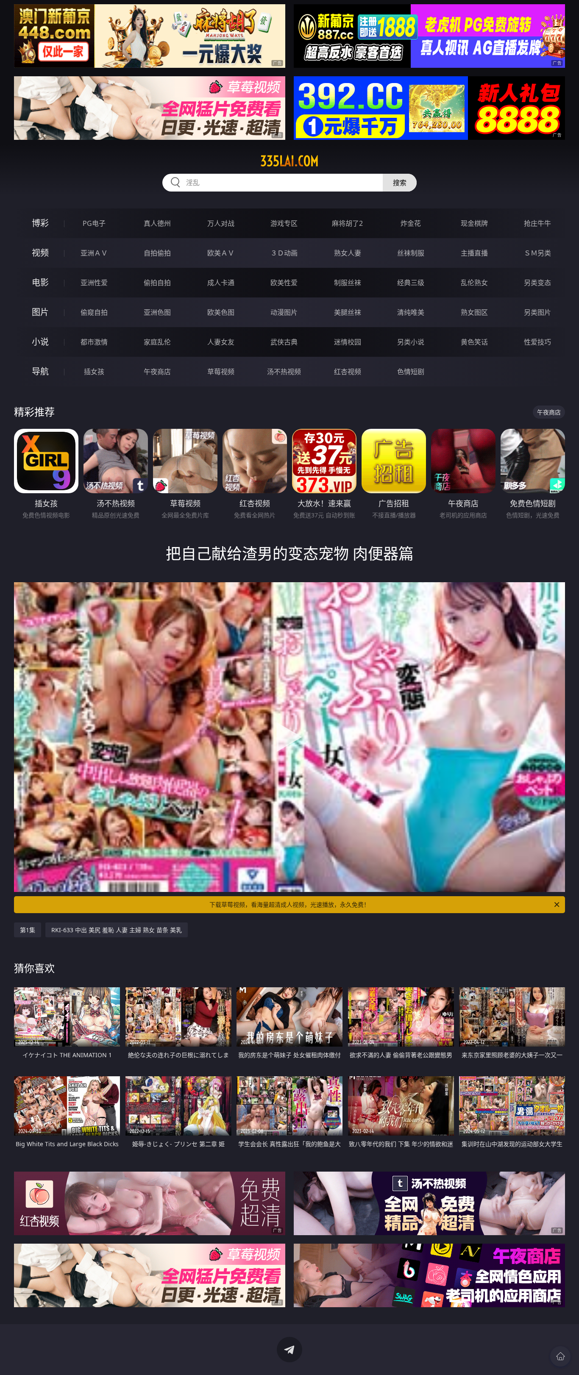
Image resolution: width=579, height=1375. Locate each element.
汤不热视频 (284, 371)
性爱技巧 (537, 342)
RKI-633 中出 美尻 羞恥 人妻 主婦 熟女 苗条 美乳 (116, 930)
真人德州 (157, 223)
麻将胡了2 (347, 223)
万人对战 (220, 223)
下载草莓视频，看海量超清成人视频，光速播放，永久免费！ (289, 904)
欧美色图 (220, 312)
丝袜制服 (410, 253)
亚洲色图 (157, 312)
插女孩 (94, 371)
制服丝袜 (347, 282)
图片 (40, 312)
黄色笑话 (474, 342)
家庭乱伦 (157, 342)
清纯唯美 (410, 312)
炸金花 (411, 223)
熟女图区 (474, 312)
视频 (40, 252)
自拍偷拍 (157, 253)
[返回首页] (560, 1356)
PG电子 (94, 223)
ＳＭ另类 (537, 253)
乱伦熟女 (474, 282)
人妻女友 (220, 342)
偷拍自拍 (157, 282)
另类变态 (537, 282)
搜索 (399, 182)
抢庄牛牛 (537, 223)
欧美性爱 (284, 282)
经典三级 (410, 282)
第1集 (27, 930)
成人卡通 (220, 282)
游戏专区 (284, 223)
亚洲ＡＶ (94, 253)
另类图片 (537, 312)
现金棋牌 (474, 223)
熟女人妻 (347, 253)
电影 (40, 282)
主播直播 (474, 253)
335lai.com (289, 161)
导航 (40, 371)
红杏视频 (347, 371)
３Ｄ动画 (284, 253)
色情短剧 (410, 371)
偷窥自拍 (94, 312)
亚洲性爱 (94, 282)
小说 (40, 341)
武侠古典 (284, 342)
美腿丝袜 (347, 312)
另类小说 (410, 342)
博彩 (40, 223)
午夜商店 (157, 371)
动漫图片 (284, 312)
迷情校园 (347, 342)
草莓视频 (220, 371)
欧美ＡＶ (220, 253)
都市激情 (94, 342)
